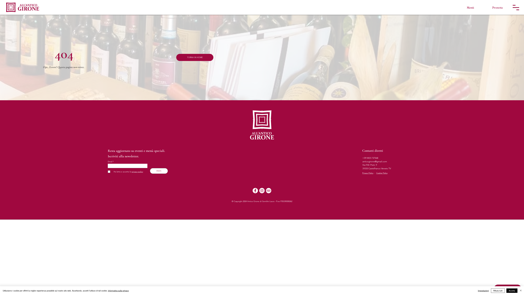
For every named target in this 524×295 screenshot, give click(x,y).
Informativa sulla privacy (118, 290)
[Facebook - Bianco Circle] (255, 190)
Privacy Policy (367, 173)
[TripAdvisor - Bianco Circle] (268, 190)
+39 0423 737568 (370, 158)
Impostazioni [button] (483, 290)
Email (110, 162)
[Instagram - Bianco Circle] (262, 190)
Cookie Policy (382, 173)
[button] (516, 7)
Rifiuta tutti (497, 290)
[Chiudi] (520, 290)
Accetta (512, 290)
